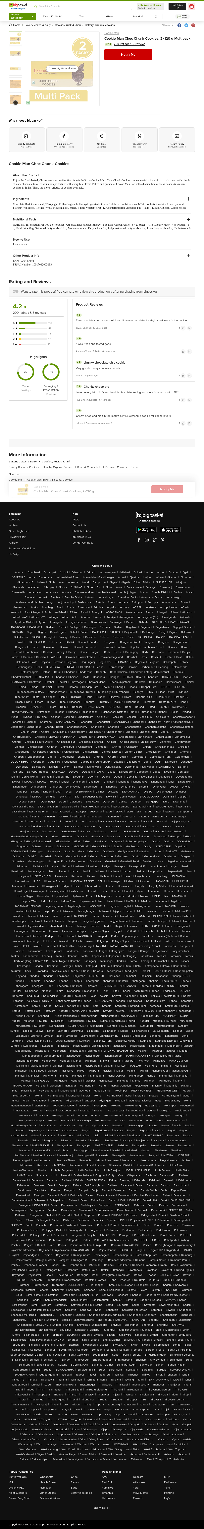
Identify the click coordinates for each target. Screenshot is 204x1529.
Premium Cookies (117, 467)
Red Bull (107, 1482)
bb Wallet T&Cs (82, 537)
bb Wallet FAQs (82, 531)
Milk (11, 1482)
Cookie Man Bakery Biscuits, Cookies (50, 479)
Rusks (134, 467)
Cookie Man (111, 33)
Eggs (74, 1487)
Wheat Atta (46, 1477)
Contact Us (79, 525)
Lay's (167, 1498)
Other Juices (48, 1493)
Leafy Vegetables (81, 1493)
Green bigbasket (19, 531)
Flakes (75, 1482)
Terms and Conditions (22, 548)
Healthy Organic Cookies (59, 467)
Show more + (102, 1507)
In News (14, 525)
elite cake (139, 1482)
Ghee (74, 1477)
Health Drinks (48, 1482)
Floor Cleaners (18, 1493)
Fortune (169, 1493)
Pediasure (170, 1482)
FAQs (76, 519)
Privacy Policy (17, 537)
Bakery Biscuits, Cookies (25, 467)
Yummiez (107, 1487)
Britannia (107, 1493)
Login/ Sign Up (177, 6)
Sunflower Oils (18, 1477)
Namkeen (46, 1487)
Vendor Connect (83, 542)
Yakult (167, 1487)
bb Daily (14, 554)
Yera (135, 1487)
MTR (167, 1477)
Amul (105, 1477)
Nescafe (138, 1477)
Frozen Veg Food (19, 1498)
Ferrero (137, 1498)
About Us (14, 519)
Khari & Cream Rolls (90, 467)
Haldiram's (108, 1498)
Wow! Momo (140, 1493)
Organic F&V (16, 1487)
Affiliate (13, 542)
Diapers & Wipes (50, 1498)
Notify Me (128, 55)
